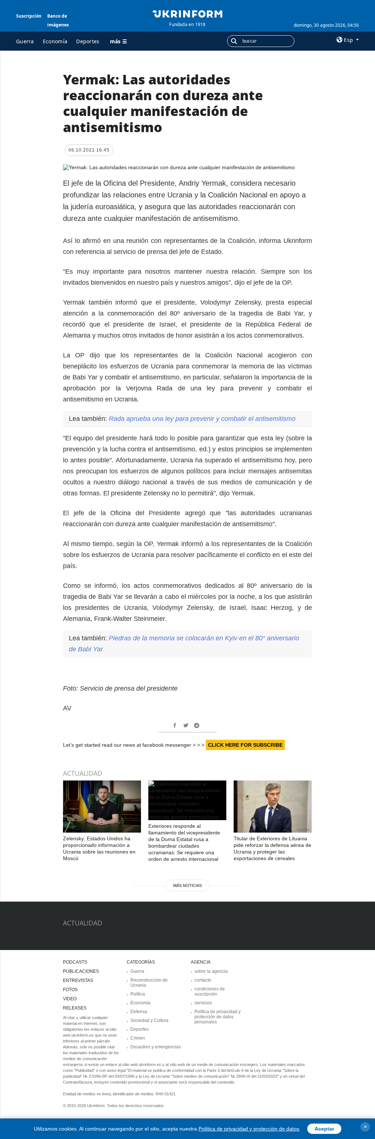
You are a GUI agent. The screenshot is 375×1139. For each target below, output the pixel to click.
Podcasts (75, 962)
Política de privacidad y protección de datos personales (217, 1017)
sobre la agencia (211, 971)
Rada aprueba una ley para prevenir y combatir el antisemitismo (202, 418)
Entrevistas (78, 980)
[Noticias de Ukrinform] (187, 13)
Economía (55, 41)
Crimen (137, 1038)
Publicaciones (81, 971)
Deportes (87, 41)
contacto (202, 980)
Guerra (25, 41)
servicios (203, 1002)
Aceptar (324, 1129)
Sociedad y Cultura (149, 1020)
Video (70, 998)
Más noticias (187, 885)
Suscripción (28, 16)
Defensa (138, 1011)
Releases (74, 1008)
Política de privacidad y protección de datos (248, 1129)
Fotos (70, 989)
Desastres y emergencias (155, 1046)
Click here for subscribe (245, 745)
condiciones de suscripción (209, 991)
